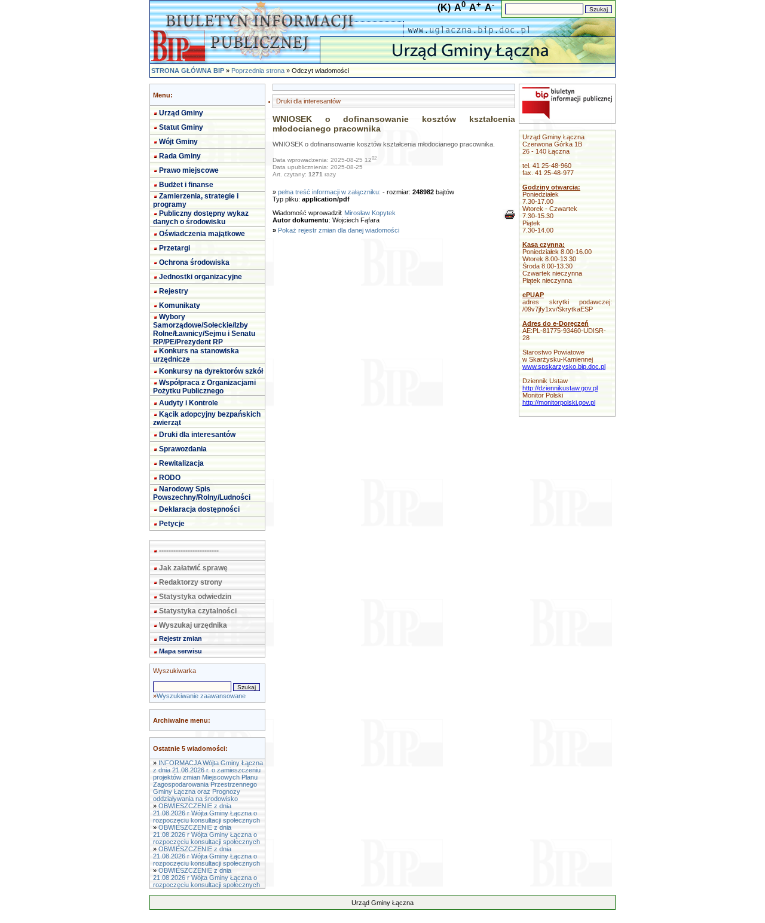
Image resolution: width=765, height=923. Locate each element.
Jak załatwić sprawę (193, 568)
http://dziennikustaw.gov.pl (560, 388)
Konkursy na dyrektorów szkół (211, 371)
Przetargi (174, 248)
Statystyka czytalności (198, 611)
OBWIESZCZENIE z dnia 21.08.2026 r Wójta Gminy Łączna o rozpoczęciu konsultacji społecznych (206, 813)
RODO (169, 477)
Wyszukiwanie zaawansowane (201, 695)
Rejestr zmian (180, 638)
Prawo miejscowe (189, 170)
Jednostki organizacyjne (200, 277)
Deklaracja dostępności (199, 509)
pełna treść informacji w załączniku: (329, 191)
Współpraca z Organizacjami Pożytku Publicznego (204, 386)
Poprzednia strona (257, 70)
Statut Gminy (181, 127)
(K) (444, 7)
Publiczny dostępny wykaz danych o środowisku (201, 217)
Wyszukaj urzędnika (193, 625)
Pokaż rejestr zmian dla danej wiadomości (338, 230)
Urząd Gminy (181, 113)
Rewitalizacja (181, 463)
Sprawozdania (183, 449)
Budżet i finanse (186, 185)
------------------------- (189, 550)
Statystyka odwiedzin (195, 596)
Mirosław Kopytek (370, 212)
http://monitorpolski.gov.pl (558, 402)
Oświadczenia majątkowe (202, 234)
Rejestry (173, 291)
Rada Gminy (180, 156)
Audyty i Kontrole (188, 403)
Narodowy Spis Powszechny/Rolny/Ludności (201, 493)
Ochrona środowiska (194, 262)
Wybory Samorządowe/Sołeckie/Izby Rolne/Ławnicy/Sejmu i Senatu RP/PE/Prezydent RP (204, 329)
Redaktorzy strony (190, 582)
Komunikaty (179, 305)
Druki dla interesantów (197, 434)
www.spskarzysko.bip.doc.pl (563, 366)
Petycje (172, 523)
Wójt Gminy (178, 141)
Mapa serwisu (180, 651)
